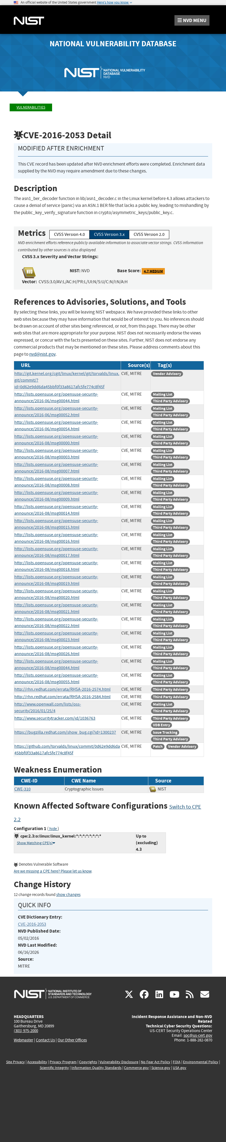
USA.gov (179, 1067)
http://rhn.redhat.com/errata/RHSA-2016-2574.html (62, 689)
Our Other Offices (72, 1040)
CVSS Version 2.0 (149, 234)
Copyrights (88, 1062)
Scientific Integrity (54, 1067)
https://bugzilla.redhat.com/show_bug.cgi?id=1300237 (65, 732)
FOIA (177, 1062)
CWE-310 (22, 789)
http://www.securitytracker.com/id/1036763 (54, 718)
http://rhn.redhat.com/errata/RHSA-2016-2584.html (62, 697)
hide (53, 828)
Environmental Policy (200, 1062)
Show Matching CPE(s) (35, 843)
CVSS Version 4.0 (69, 234)
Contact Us (45, 1040)
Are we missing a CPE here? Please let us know (53, 871)
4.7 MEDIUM (153, 271)
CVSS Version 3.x (109, 234)
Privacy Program (63, 1062)
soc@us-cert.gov (198, 1035)
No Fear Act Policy (155, 1062)
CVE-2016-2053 (32, 924)
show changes (68, 894)
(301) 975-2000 (26, 1030)
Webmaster (23, 1040)
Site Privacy (15, 1062)
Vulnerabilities (31, 107)
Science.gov (160, 1067)
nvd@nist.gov (42, 354)
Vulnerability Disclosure (118, 1062)
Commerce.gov (136, 1067)
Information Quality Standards (96, 1067)
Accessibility (37, 1062)
